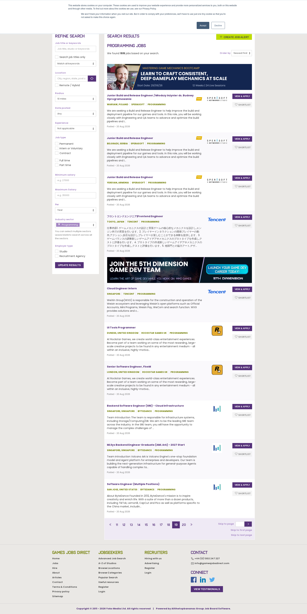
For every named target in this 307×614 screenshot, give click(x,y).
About (56, 572)
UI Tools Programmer (121, 327)
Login (101, 591)
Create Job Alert (236, 37)
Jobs (55, 563)
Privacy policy (60, 591)
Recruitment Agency (72, 256)
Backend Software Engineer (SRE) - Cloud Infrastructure (145, 405)
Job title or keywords (68, 43)
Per (57, 204)
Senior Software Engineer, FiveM (129, 366)
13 (131, 525)
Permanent (67, 144)
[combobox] (75, 225)
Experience (61, 123)
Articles (56, 577)
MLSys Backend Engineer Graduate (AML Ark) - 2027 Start (146, 445)
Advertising (152, 563)
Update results (69, 265)
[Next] (191, 524)
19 (175, 525)
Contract (65, 153)
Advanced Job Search (112, 558)
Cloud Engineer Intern (122, 288)
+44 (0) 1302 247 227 (207, 558)
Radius (59, 93)
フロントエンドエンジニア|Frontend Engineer (135, 216)
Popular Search (108, 577)
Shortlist (244, 104)
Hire (54, 568)
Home (56, 558)
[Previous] (110, 524)
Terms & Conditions (64, 587)
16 (153, 525)
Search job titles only (72, 57)
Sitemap (57, 596)
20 (184, 525)
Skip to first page (241, 530)
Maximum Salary (65, 189)
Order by (225, 53)
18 (168, 525)
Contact (57, 582)
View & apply (242, 96)
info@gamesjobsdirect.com (211, 563)
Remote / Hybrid (70, 85)
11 (117, 525)
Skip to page (226, 523)
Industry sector (64, 219)
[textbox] (81, 225)
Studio (63, 251)
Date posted (62, 108)
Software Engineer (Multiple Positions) (133, 484)
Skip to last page (241, 535)
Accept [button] (203, 25)
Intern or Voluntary (71, 148)
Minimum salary (65, 174)
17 (161, 525)
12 (123, 525)
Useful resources (108, 582)
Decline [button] (218, 25)
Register (103, 587)
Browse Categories (110, 572)
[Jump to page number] (248, 524)
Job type (60, 137)
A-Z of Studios (107, 563)
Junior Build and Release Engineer (130, 138)
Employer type (64, 246)
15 (146, 525)
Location (60, 72)
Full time (65, 160)
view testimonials (207, 589)
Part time (65, 165)
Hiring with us (153, 558)
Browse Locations (109, 568)
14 (138, 525)
